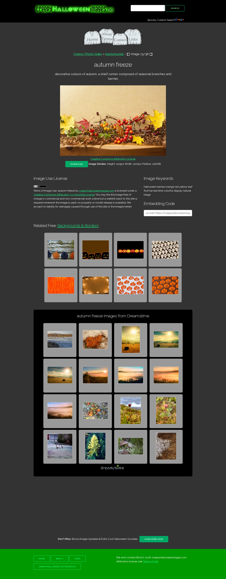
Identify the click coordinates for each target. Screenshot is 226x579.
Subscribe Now (154, 539)
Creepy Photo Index (87, 54)
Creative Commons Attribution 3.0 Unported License (64, 194)
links (77, 559)
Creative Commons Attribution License (113, 158)
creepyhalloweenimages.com (96, 190)
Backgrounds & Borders (77, 225)
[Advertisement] (113, 506)
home (42, 559)
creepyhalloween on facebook (57, 567)
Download (76, 164)
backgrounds (114, 54)
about (60, 559)
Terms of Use (150, 561)
